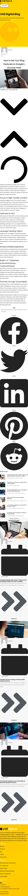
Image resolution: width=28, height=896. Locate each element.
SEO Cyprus (3, 311)
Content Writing (3, 876)
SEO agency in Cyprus (19, 218)
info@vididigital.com (5, 886)
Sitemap (2, 854)
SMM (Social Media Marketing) (7, 871)
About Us (2, 846)
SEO (7, 18)
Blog (5, 18)
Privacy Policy (3, 857)
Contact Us (2, 849)
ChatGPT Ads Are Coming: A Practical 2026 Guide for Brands (12, 680)
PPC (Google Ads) (4, 865)
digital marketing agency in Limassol (9, 309)
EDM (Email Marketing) (5, 873)
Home (1, 18)
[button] (4, 5)
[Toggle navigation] (0, 3)
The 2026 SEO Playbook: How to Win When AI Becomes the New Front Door (12, 781)
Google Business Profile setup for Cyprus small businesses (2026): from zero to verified (13, 580)
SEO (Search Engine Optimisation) (8, 863)
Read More (14, 618)
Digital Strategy (3, 868)
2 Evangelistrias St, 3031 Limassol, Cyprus (10, 888)
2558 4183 (3, 884)
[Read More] (14, 601)
